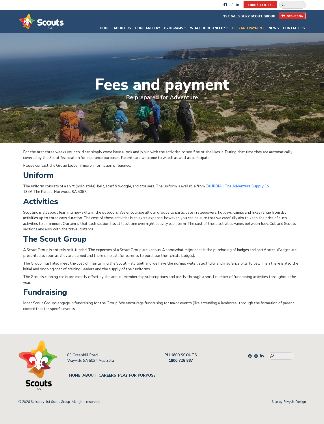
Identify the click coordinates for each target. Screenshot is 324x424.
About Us (122, 28)
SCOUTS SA (295, 16)
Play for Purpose (137, 375)
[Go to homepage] (41, 21)
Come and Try (147, 28)
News (274, 28)
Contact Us (294, 28)
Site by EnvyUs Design (289, 402)
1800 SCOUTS (260, 5)
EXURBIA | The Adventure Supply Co (237, 186)
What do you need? (207, 28)
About (89, 375)
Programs (173, 28)
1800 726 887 (181, 360)
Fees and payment (248, 28)
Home (105, 28)
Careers (107, 375)
